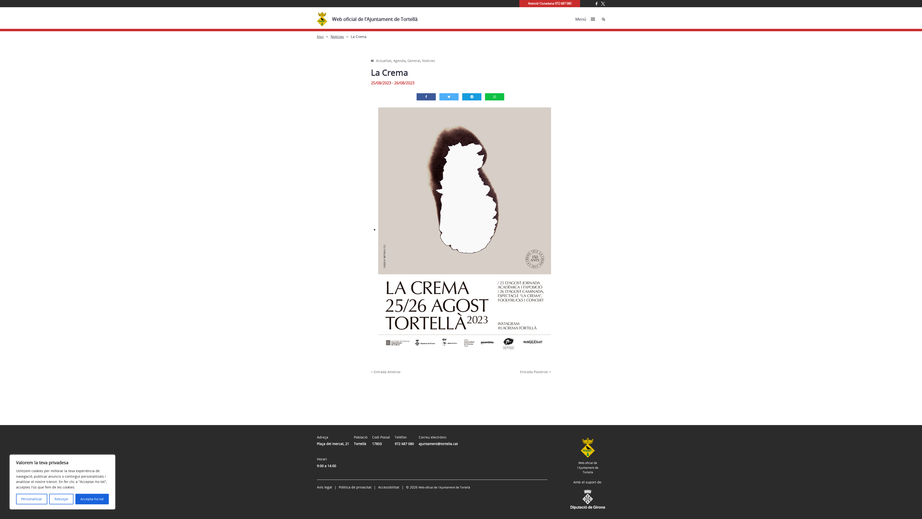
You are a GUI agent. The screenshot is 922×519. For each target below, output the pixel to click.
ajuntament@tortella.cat (438, 443)
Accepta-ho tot (92, 499)
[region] (62, 482)
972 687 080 (404, 443)
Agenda (399, 60)
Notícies (337, 36)
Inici (320, 36)
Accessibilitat (388, 487)
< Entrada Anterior (386, 372)
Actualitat (383, 60)
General (413, 60)
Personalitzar (31, 499)
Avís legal (324, 487)
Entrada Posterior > (535, 372)
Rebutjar (61, 499)
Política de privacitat (355, 487)
